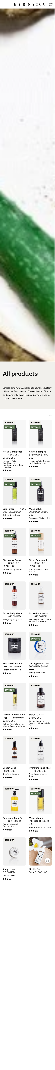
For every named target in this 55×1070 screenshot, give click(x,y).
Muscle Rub (35, 508)
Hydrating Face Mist (39, 767)
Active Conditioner (12, 451)
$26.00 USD (14, 616)
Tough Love (9, 869)
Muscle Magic (36, 818)
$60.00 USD (9, 770)
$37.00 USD (40, 770)
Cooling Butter (36, 663)
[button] (45, 4)
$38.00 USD (35, 717)
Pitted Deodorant (38, 560)
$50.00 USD (14, 821)
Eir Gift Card (35, 869)
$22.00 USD (40, 616)
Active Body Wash (12, 613)
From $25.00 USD (38, 872)
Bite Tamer (8, 508)
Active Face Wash (38, 613)
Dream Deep (9, 767)
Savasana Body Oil (12, 818)
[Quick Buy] (47, 860)
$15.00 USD (9, 872)
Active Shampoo (37, 451)
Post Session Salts (13, 663)
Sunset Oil (34, 714)
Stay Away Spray (12, 560)
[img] (7, 470)
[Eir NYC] (27, 4)
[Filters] (50, 415)
